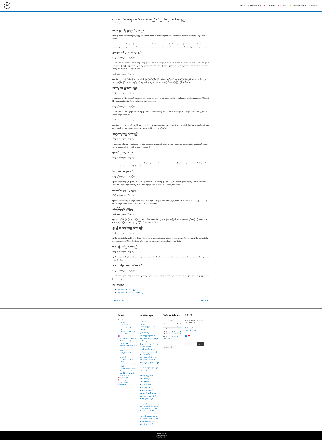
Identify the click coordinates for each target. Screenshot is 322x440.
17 (177, 331)
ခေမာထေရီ (143, 329)
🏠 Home (240, 5)
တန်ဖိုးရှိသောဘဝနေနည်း (146, 390)
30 (175, 336)
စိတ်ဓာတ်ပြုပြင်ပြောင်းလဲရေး (148, 335)
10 (177, 328)
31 (177, 336)
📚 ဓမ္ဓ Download (269, 5)
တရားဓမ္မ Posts (124, 322)
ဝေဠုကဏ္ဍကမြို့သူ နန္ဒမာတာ (147, 326)
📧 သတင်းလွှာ (313, 5)
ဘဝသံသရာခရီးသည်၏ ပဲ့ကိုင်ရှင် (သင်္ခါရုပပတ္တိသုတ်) (149, 340)
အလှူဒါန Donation (124, 324)
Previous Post (118, 301)
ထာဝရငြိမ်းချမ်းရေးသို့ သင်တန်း (148, 421)
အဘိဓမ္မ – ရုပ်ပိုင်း (145, 381)
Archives (165, 344)
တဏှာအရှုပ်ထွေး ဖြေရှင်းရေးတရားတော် (149, 363)
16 (175, 331)
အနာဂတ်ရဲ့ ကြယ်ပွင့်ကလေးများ (128, 331)
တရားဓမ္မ (122, 23)
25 (180, 333)
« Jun (164, 338)
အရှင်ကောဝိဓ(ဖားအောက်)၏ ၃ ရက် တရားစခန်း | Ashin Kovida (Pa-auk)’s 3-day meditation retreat (149, 416)
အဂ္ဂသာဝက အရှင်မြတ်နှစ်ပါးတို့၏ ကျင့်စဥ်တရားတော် (149, 369)
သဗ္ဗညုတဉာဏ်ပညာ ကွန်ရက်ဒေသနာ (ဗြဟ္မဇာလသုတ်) (148, 397)
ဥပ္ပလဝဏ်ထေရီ (144, 332)
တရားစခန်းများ (125, 343)
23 (175, 333)
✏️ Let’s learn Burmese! (298, 5)
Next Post (205, 301)
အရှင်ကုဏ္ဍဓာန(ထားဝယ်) (126, 352)
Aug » (168, 338)
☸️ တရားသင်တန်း (253, 5)
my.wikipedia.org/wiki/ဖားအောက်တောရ (130, 292)
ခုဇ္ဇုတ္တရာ (142, 323)
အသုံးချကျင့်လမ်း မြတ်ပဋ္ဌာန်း (148, 393)
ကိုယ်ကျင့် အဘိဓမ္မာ (145, 384)
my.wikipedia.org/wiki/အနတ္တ (126, 289)
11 (180, 328)
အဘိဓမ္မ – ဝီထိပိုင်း (145, 378)
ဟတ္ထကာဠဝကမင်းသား (146, 321)
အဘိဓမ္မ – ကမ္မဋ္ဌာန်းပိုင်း (146, 375)
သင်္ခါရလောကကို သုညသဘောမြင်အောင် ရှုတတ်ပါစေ (149, 353)
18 (180, 331)
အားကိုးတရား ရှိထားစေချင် (147, 349)
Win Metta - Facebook (191, 328)
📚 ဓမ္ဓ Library (282, 5)
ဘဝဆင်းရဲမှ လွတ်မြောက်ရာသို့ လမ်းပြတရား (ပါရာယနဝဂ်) (148, 358)
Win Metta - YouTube (191, 330)
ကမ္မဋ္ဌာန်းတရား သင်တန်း (146, 424)
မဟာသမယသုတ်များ (146, 387)
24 (177, 333)
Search (187, 341)
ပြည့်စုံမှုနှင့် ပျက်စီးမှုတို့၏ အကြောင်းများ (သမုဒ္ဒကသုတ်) (149, 345)
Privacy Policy (124, 333)
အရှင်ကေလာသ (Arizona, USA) (128, 345)
